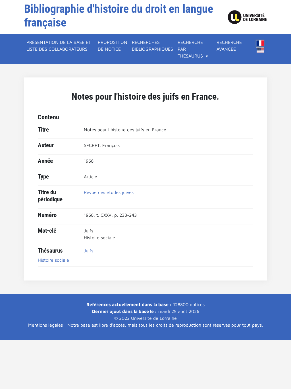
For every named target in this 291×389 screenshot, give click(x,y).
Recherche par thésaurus (190, 49)
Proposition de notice (112, 46)
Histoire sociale (53, 260)
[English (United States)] (260, 50)
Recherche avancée (229, 46)
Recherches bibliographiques (152, 46)
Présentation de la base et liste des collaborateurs (58, 46)
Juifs (88, 250)
